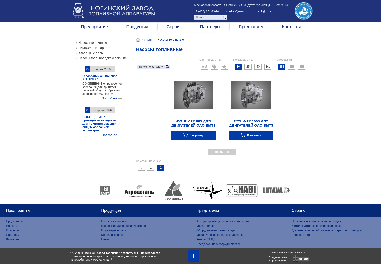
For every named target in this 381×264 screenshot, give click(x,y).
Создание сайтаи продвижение (278, 259)
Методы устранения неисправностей (317, 225)
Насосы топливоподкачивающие (102, 58)
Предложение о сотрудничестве (218, 244)
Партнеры (210, 26)
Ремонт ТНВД (205, 239)
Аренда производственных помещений (222, 221)
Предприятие (94, 26)
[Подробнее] (193, 135)
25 (248, 66)
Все (267, 66)
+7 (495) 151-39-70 (206, 11)
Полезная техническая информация (316, 221)
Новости (11, 225)
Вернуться (222, 151)
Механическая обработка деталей (219, 234)
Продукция (137, 26)
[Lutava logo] (249, 190)
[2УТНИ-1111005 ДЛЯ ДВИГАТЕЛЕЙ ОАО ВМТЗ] (251, 109)
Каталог (147, 39)
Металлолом (205, 225)
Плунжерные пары (92, 48)
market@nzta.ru (236, 11)
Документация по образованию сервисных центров (327, 230)
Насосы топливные (92, 42)
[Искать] (246, 17)
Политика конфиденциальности (287, 252)
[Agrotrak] (283, 190)
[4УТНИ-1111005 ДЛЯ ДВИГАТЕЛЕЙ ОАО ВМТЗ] (193, 109)
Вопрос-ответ (301, 234)
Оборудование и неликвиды (215, 230)
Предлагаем (251, 26)
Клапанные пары (91, 53)
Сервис (174, 26)
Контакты (291, 26)
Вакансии (12, 239)
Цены (105, 239)
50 (258, 66)
